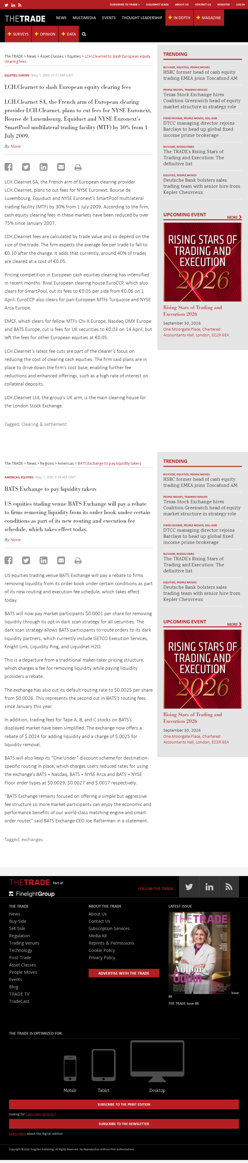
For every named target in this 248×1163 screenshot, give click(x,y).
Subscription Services (109, 928)
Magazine (211, 17)
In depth (182, 17)
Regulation (19, 936)
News (61, 17)
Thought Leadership (142, 17)
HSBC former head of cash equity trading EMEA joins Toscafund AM (200, 75)
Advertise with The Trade (123, 973)
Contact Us (203, 4)
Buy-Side (169, 67)
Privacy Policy (102, 957)
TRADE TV (19, 994)
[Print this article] (78, 167)
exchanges (32, 839)
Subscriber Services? (41, 1114)
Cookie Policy (102, 950)
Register (223, 4)
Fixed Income (172, 118)
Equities (11, 75)
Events (109, 17)
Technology (20, 950)
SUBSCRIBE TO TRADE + (125, 4)
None (16, 146)
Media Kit (98, 936)
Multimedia (84, 17)
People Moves (200, 67)
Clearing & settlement (44, 423)
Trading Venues (195, 90)
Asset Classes (22, 965)
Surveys (20, 34)
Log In (240, 4)
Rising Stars (185, 147)
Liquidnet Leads (157, 4)
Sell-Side (211, 118)
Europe (23, 75)
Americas (12, 477)
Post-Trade (20, 957)
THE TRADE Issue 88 (183, 1003)
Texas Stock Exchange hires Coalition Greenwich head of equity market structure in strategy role (201, 101)
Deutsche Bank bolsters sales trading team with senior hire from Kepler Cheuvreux (201, 186)
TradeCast (19, 1001)
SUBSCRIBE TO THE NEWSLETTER (124, 1123)
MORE (233, 217)
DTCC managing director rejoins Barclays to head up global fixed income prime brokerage (199, 129)
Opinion (47, 34)
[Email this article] (61, 167)
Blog (13, 986)
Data (71, 34)
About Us (182, 4)
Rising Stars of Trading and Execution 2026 (192, 311)
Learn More (17, 1133)
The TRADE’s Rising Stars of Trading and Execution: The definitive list (193, 158)
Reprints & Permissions (111, 943)
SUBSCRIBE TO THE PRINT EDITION (124, 1104)
